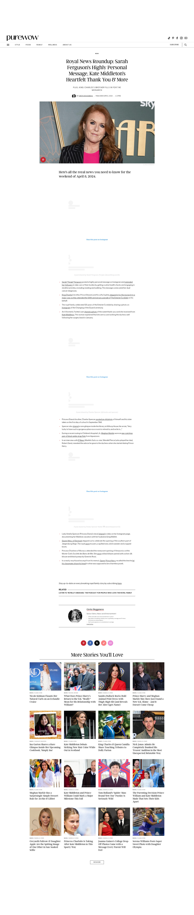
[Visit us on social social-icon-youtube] (185, 38)
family (39, 45)
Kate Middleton (68, 315)
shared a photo (90, 312)
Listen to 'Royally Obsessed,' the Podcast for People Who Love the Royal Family (95, 593)
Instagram (66, 308)
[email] (4, 53)
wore (87, 544)
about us (67, 45)
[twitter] (97, 643)
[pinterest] (43, 159)
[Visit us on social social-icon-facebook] (177, 38)
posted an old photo (104, 419)
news (97, 53)
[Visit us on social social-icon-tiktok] (169, 38)
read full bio (90, 624)
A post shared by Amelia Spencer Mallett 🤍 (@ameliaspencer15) (97, 527)
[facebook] (90, 643)
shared (76, 426)
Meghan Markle (107, 433)
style (17, 45)
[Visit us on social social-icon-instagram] (181, 38)
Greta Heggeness (86, 96)
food (28, 45)
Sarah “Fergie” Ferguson (72, 282)
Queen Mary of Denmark (72, 541)
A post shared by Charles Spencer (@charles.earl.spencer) (97, 412)
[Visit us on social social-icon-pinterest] (173, 38)
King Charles (67, 295)
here (119, 583)
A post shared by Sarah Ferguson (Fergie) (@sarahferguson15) (97, 275)
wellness (52, 45)
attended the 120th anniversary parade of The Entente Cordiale (102, 298)
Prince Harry (111, 561)
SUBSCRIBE (174, 45)
